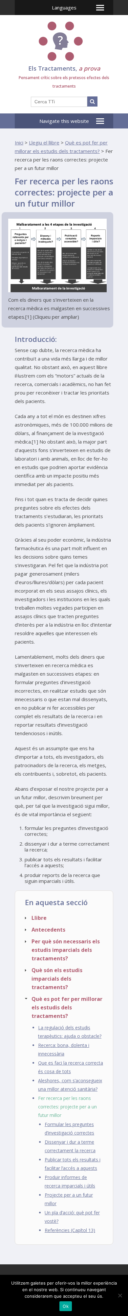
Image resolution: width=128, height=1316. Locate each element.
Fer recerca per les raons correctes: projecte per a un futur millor (67, 1106)
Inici (19, 142)
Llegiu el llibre (44, 142)
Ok (66, 1306)
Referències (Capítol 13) (70, 1230)
